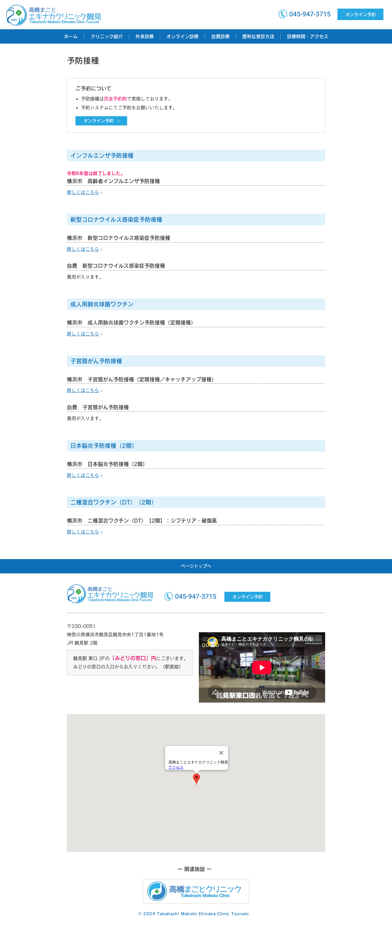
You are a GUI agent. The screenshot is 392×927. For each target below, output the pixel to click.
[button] (106, 36)
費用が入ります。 (85, 277)
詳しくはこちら (83, 249)
